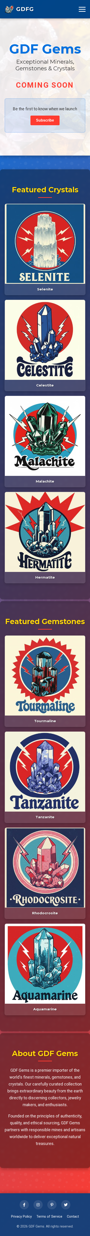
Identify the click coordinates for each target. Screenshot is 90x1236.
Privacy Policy (21, 1217)
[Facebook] (24, 1204)
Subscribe (45, 120)
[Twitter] (65, 1204)
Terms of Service (49, 1217)
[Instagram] (38, 1204)
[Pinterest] (52, 1204)
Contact (73, 1217)
